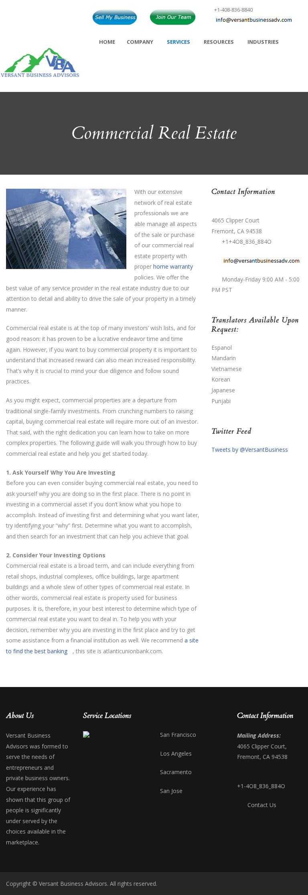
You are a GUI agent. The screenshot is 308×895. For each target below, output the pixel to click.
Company (140, 41)
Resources (219, 41)
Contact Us (261, 805)
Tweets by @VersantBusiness (249, 449)
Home (107, 41)
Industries (263, 41)
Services (178, 41)
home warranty (173, 266)
